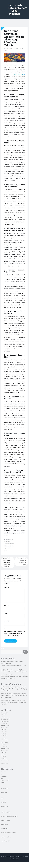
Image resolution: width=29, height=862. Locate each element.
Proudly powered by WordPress (10, 856)
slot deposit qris (5, 788)
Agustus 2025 (4, 727)
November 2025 (5, 721)
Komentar (7, 587)
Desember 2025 (5, 719)
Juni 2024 (3, 754)
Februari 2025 (4, 740)
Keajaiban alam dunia (9, 543)
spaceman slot (4, 828)
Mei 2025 (3, 733)
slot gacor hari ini (5, 836)
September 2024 (5, 748)
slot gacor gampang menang (8, 832)
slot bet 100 (4, 792)
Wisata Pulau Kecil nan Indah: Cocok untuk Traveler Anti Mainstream (7, 562)
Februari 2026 (4, 717)
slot (2, 778)
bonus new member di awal (8, 693)
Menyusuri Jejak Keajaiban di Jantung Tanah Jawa (22, 561)
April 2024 (3, 759)
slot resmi (3, 802)
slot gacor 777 (4, 806)
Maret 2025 (4, 738)
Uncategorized (5, 780)
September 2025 (5, 725)
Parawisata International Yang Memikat (17, 9)
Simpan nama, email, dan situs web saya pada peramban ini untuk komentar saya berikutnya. (14, 633)
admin (17, 48)
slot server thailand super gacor (9, 816)
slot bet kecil (19, 74)
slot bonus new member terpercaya (10, 687)
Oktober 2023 (4, 763)
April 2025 (3, 736)
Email (6, 613)
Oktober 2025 (4, 723)
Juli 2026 (3, 715)
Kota (2, 774)
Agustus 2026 (4, 713)
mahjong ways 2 (5, 812)
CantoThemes (15, 858)
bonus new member (6, 700)
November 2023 (5, 761)
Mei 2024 (3, 757)
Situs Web (7, 621)
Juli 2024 (3, 752)
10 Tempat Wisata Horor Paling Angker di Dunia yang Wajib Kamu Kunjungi (14, 688)
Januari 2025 (4, 742)
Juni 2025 (3, 731)
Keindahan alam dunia (9, 545)
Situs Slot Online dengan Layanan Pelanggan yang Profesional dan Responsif (13, 702)
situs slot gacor (5, 841)
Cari (2, 648)
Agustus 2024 (4, 750)
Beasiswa (3, 772)
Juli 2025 (3, 729)
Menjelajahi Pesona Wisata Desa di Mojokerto (12, 670)
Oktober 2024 (4, 746)
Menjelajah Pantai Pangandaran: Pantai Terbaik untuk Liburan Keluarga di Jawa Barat (14, 695)
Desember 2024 (5, 744)
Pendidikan (4, 776)
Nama (6, 605)
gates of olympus (5, 820)
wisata (5, 50)
